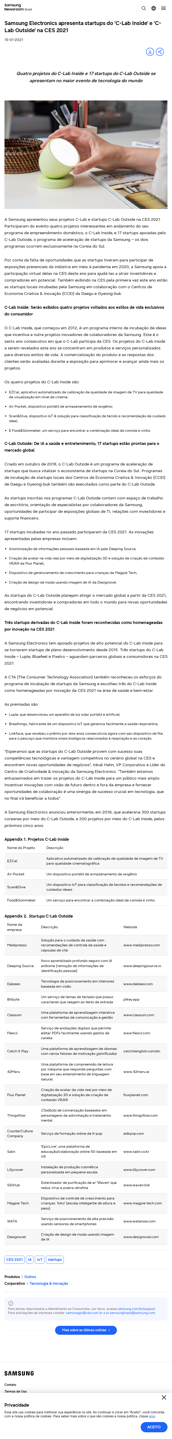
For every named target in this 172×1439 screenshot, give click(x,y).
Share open (160, 52)
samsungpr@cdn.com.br (84, 1313)
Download (150, 52)
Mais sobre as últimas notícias (84, 1330)
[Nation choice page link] (154, 8)
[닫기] (164, 1397)
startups (55, 1260)
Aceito (154, 1427)
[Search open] (144, 8)
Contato (10, 1385)
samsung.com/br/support (136, 1309)
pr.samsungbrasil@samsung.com (130, 1313)
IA (30, 1260)
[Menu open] (163, 8)
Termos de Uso (15, 1391)
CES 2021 (14, 1260)
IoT (40, 1260)
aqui (152, 1416)
